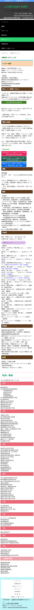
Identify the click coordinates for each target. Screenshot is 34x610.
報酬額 (3, 26)
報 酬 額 (17, 594)
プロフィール (4, 30)
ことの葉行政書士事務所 (17, 10)
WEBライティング (6, 39)
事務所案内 (4, 35)
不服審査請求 (4, 44)
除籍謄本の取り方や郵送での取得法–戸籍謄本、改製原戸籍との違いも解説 (14, 164)
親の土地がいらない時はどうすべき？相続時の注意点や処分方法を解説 (14, 153)
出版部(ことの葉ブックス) (7, 48)
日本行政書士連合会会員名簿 (14, 102)
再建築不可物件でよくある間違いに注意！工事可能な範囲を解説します (14, 159)
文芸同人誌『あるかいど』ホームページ (14, 242)
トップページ (4, 22)
